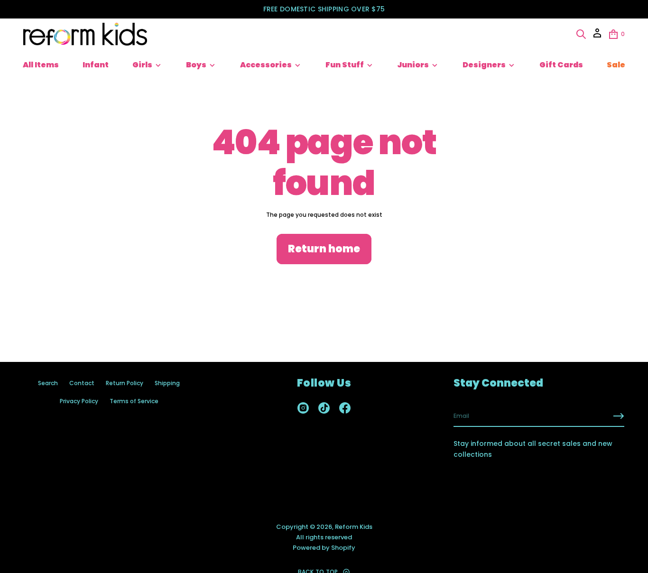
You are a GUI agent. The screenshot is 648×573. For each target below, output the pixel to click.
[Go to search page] (581, 34)
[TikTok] (324, 407)
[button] (581, 34)
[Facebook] (344, 407)
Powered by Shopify (324, 547)
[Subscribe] (618, 416)
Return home (324, 248)
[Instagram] (303, 407)
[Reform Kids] (85, 34)
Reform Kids (353, 526)
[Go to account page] (597, 36)
